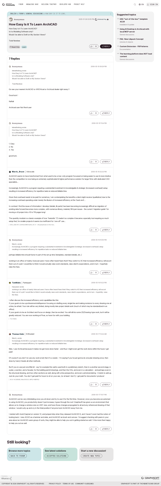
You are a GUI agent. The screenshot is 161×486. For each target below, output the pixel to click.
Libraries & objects (126, 42)
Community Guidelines (84, 484)
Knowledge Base (32, 4)
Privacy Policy (55, 484)
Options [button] (110, 14)
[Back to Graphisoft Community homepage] (9, 4)
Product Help (79, 4)
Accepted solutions (56, 456)
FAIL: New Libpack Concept (131, 39)
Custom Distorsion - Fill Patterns (134, 46)
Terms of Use (68, 484)
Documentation (125, 49)
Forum (21, 4)
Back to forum (18, 456)
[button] (91, 46)
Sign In (154, 4)
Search (135, 4)
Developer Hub (65, 4)
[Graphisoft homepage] (150, 478)
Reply (107, 46)
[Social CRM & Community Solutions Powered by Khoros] (7, 478)
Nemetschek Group (151, 484)
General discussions (127, 35)
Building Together (49, 4)
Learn (24, 47)
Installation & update (127, 25)
